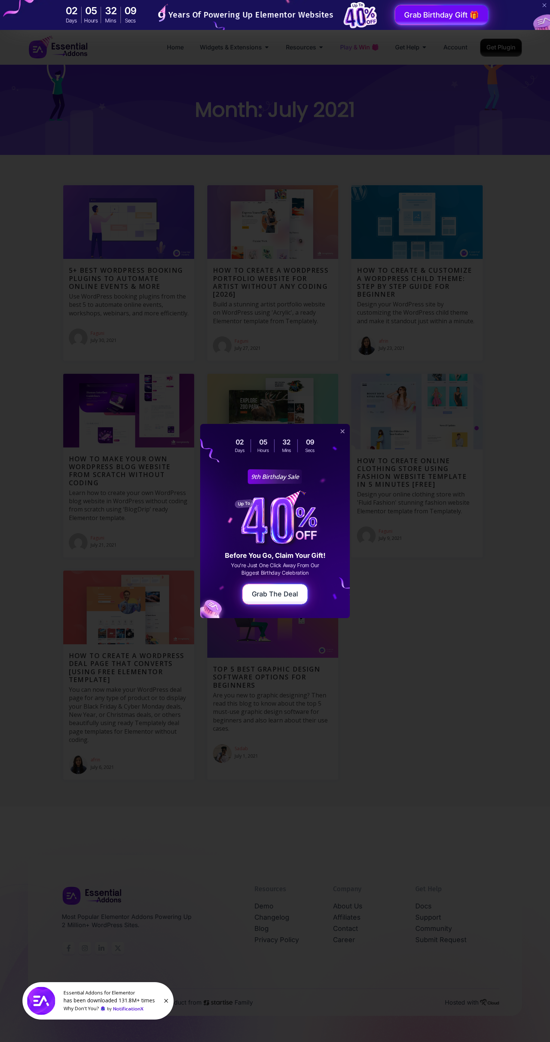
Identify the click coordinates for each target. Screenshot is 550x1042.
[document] (275, 521)
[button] (342, 431)
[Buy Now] (98, 1001)
